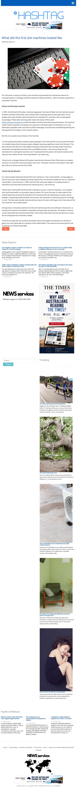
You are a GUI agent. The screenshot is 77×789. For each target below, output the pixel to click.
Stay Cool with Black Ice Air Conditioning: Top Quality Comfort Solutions (54, 544)
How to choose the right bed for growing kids (52, 692)
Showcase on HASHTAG (25, 747)
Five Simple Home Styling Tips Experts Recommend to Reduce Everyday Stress (55, 614)
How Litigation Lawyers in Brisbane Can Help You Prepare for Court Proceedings (17, 248)
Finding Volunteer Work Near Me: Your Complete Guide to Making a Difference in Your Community (55, 248)
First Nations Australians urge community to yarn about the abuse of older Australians (55, 265)
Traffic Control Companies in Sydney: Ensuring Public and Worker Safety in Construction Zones (19, 265)
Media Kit (38, 750)
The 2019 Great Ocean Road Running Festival (52, 404)
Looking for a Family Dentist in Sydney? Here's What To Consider (61, 717)
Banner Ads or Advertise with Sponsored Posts (61, 747)
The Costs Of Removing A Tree (48, 473)
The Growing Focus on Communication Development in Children (36, 718)
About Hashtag (13, 747)
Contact (5, 747)
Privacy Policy (37, 747)
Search (45, 747)
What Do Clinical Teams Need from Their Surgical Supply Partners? (12, 717)
